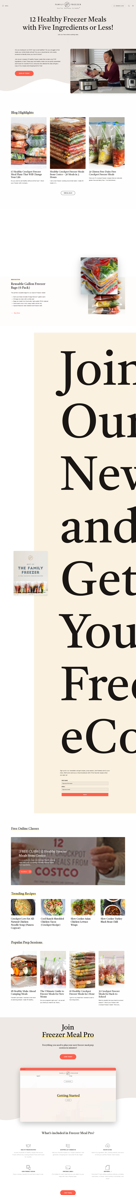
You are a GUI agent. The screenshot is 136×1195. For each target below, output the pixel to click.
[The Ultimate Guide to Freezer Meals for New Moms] (53, 977)
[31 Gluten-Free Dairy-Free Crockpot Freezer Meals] (107, 149)
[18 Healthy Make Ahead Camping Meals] (24, 976)
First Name (65, 780)
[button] (5, 6)
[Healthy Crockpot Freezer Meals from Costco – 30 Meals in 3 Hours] (68, 150)
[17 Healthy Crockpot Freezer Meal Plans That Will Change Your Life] (29, 150)
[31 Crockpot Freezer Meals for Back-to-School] (111, 978)
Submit (85, 794)
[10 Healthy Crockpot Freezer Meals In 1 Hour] (82, 976)
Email (63, 786)
